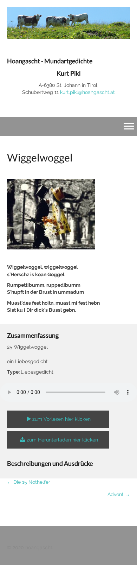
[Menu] (129, 126)
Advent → (118, 494)
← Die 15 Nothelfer (28, 482)
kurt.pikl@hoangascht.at (87, 92)
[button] (58, 419)
